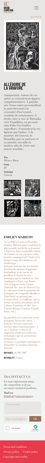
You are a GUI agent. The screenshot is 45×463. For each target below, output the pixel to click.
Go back (35, 17)
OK (35, 419)
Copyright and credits (15, 457)
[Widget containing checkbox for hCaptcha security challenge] (22, 428)
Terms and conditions (15, 447)
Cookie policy (30, 452)
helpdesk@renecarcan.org (18, 396)
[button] (36, 8)
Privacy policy (11, 452)
